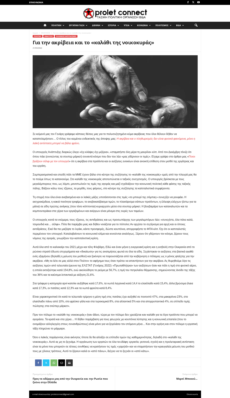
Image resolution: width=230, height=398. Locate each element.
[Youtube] (198, 2)
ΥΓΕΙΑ (126, 25)
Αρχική (35, 33)
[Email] (61, 362)
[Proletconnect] (115, 13)
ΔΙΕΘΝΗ (96, 25)
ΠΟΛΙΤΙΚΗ (56, 25)
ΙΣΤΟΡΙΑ (112, 25)
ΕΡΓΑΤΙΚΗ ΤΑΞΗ (76, 25)
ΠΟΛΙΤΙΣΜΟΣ (161, 25)
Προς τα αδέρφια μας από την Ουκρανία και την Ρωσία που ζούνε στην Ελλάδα (70, 380)
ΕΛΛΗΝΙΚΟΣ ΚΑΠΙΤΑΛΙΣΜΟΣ (66, 36)
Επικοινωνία (36, 2)
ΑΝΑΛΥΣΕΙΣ (45, 33)
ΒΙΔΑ (178, 25)
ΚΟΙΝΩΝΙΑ (142, 25)
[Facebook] (188, 2)
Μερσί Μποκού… (187, 378)
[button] (196, 25)
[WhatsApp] (54, 362)
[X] (193, 2)
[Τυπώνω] (69, 362)
